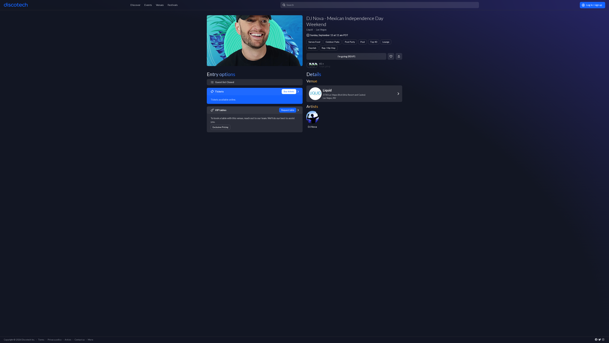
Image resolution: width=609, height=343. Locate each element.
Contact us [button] (80, 339)
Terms (41, 339)
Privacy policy (55, 339)
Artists (68, 339)
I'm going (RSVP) (346, 56)
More (90, 339)
